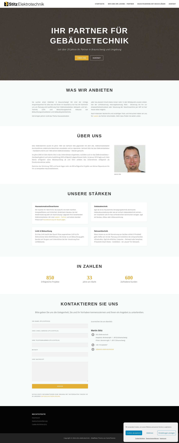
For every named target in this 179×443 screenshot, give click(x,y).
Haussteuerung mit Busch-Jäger (151, 4)
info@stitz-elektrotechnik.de (105, 349)
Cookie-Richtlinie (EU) (39, 424)
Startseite (99, 4)
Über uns (81, 58)
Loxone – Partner (60, 217)
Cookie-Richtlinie (140, 438)
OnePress (94, 438)
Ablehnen (149, 433)
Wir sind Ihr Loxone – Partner (121, 4)
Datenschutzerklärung (152, 438)
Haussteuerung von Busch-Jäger (54, 220)
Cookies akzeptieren (134, 433)
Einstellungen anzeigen (166, 433)
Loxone (96, 116)
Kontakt (172, 4)
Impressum (163, 438)
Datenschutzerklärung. (51, 396)
